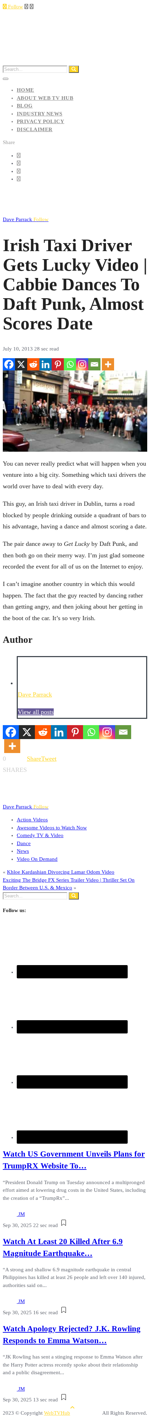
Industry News (39, 113)
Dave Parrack (25, 219)
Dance (24, 843)
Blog (25, 105)
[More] (107, 364)
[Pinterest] (58, 364)
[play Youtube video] (75, 411)
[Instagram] (82, 364)
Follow (15, 6)
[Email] (94, 364)
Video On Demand (37, 859)
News (23, 851)
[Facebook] (9, 364)
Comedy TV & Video (40, 835)
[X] (21, 364)
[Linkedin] (45, 364)
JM (21, 1214)
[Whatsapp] (70, 364)
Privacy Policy (40, 121)
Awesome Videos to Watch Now (52, 827)
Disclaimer (35, 129)
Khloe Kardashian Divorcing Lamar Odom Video (60, 872)
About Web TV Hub (45, 98)
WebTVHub (57, 1413)
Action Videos (32, 819)
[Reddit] (33, 364)
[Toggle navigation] (5, 79)
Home (25, 90)
